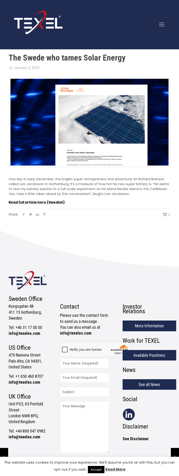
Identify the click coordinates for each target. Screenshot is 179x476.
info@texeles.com (24, 333)
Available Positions (149, 355)
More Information (149, 325)
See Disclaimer (136, 438)
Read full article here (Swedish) (37, 202)
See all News (149, 384)
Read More (115, 469)
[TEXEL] (38, 24)
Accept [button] (96, 469)
